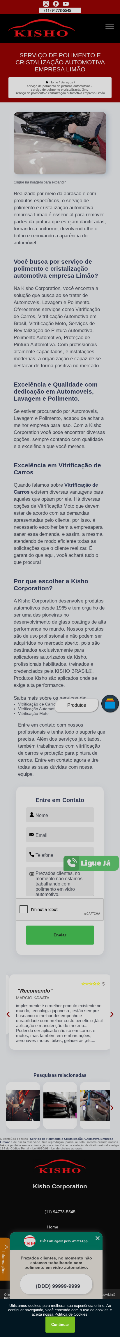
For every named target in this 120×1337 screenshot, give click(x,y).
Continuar (60, 1324)
